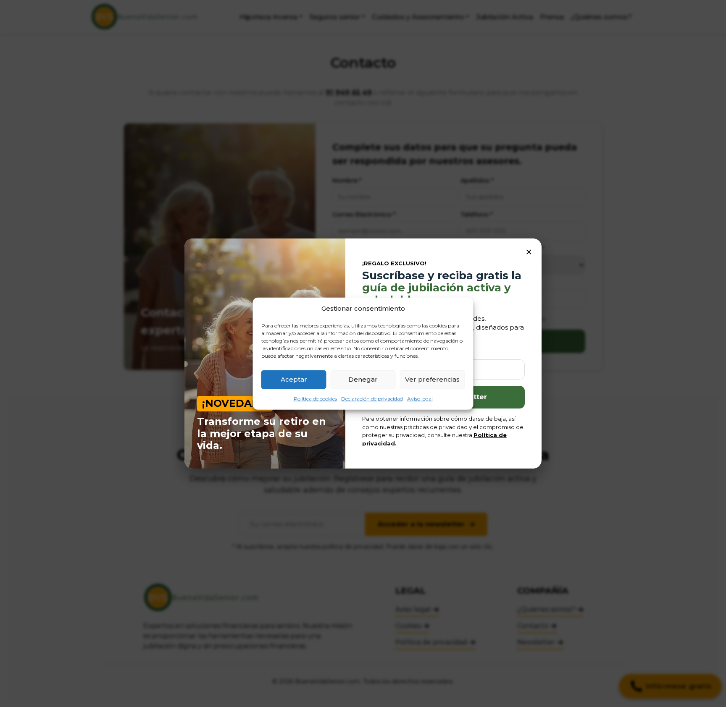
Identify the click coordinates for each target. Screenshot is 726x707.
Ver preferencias (432, 379)
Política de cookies (315, 398)
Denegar (363, 379)
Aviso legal (420, 398)
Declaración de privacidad (372, 398)
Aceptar (294, 379)
